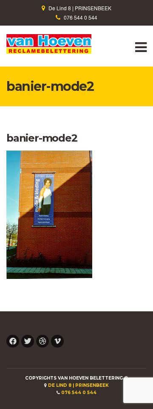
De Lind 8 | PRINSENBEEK (79, 8)
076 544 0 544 (80, 17)
